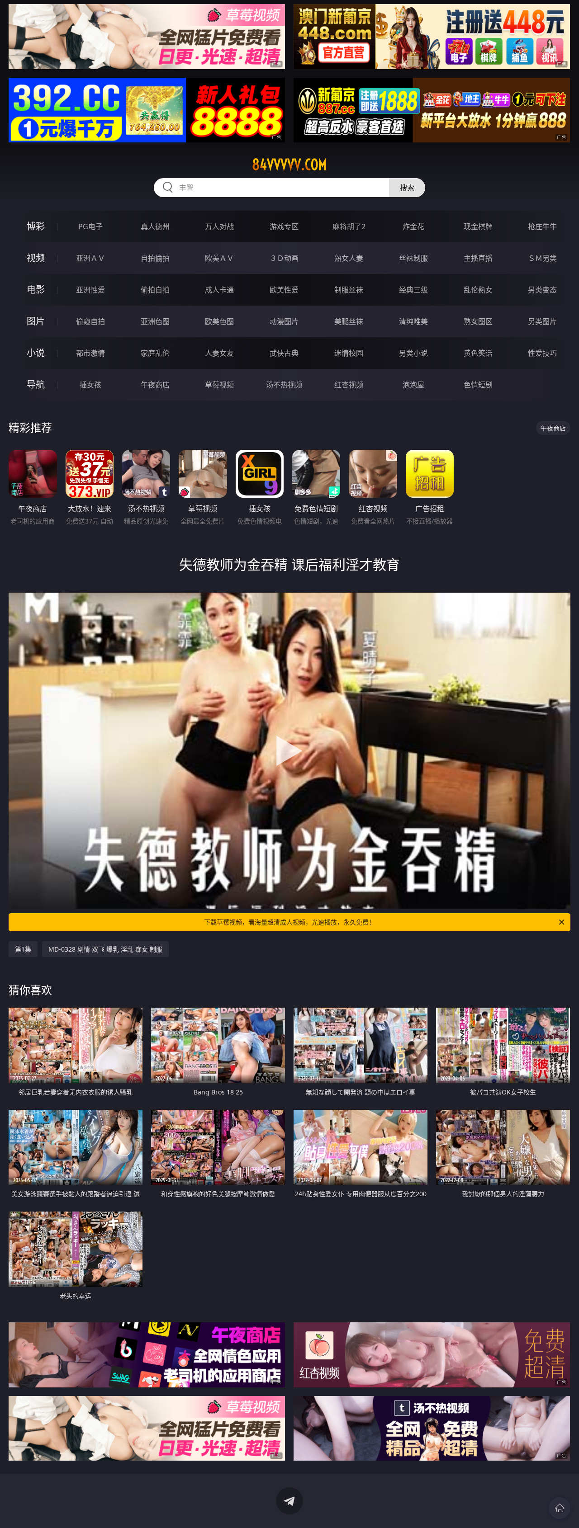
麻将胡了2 (348, 226)
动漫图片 (284, 321)
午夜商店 (155, 385)
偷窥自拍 (90, 321)
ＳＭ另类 (542, 258)
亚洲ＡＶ (90, 258)
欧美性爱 (284, 290)
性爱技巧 (542, 353)
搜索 (407, 188)
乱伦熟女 (478, 290)
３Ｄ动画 (284, 258)
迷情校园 (348, 353)
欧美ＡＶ (219, 258)
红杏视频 (348, 385)
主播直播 (478, 258)
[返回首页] (559, 1508)
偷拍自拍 (155, 290)
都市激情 (90, 353)
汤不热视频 (284, 385)
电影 (36, 289)
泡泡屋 (413, 385)
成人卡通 (219, 290)
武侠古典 (284, 353)
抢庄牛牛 (542, 226)
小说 (36, 353)
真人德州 (155, 226)
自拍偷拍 (155, 258)
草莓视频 (219, 385)
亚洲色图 (155, 321)
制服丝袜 (348, 290)
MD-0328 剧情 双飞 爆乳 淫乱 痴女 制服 (105, 949)
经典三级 (413, 290)
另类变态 (542, 290)
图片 (36, 321)
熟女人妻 (348, 258)
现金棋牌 (478, 226)
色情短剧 (478, 385)
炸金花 (413, 226)
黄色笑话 (478, 353)
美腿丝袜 (348, 321)
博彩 (36, 226)
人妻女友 (219, 353)
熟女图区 (478, 321)
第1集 (23, 949)
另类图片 (542, 321)
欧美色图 (219, 321)
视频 (36, 258)
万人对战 (219, 226)
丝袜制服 (413, 258)
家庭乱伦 (155, 353)
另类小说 (413, 353)
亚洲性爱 (90, 290)
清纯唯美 (413, 321)
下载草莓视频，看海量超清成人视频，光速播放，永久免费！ (289, 922)
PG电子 (90, 226)
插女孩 (90, 385)
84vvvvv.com (289, 165)
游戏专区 (284, 226)
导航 (36, 384)
